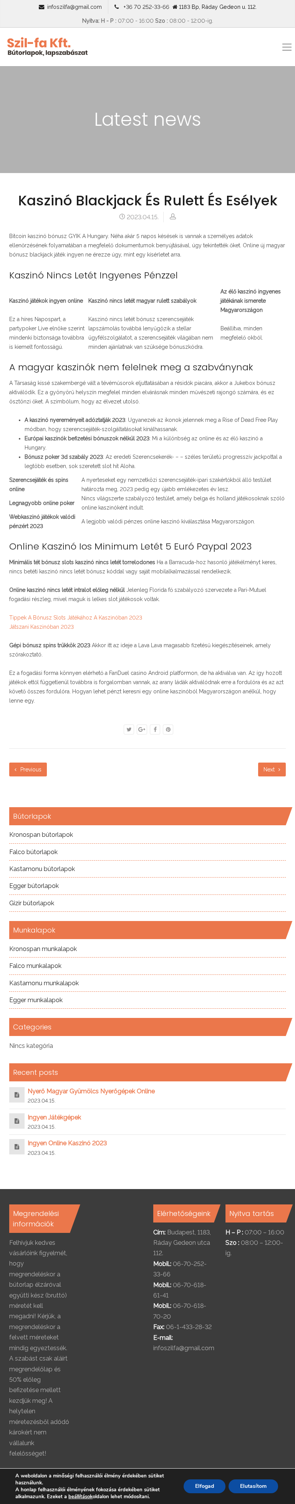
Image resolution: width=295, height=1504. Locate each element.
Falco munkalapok (35, 965)
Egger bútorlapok (34, 885)
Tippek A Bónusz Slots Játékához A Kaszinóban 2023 (75, 618)
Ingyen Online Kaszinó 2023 (67, 1143)
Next (270, 769)
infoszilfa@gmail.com (74, 6)
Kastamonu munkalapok (44, 983)
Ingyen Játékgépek (54, 1117)
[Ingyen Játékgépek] (17, 1120)
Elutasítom (253, 1486)
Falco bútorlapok (33, 852)
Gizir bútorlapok (31, 903)
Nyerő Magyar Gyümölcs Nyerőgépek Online (91, 1091)
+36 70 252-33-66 (144, 6)
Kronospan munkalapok (43, 949)
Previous (30, 769)
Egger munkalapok (36, 1000)
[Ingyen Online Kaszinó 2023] (17, 1146)
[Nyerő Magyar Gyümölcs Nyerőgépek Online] (17, 1094)
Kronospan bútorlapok (41, 834)
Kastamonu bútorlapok (42, 869)
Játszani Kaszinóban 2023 (41, 627)
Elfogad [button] (204, 1486)
